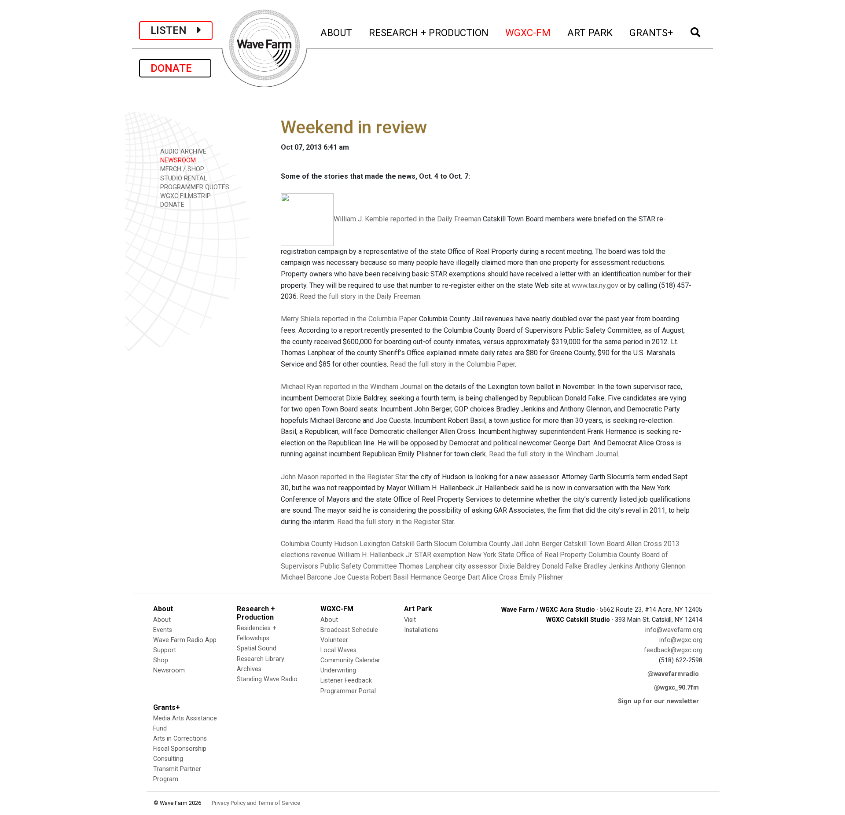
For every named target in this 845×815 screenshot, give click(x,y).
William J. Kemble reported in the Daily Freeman (407, 219)
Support (164, 650)
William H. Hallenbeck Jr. (375, 555)
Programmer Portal (348, 691)
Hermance (425, 577)
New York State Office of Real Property (527, 555)
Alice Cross (500, 577)
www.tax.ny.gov (595, 285)
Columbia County (306, 544)
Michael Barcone (306, 577)
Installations (421, 630)
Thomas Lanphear (426, 566)
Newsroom (169, 670)
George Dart (461, 577)
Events (162, 630)
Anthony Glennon (660, 566)
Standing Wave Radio (267, 679)
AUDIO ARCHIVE (182, 151)
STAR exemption (440, 555)
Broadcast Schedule (349, 630)
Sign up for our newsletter (658, 701)
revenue (323, 555)
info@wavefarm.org (673, 630)
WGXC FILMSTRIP (184, 196)
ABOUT (337, 32)
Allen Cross (644, 544)
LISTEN (174, 30)
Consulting (168, 759)
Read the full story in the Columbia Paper (452, 364)
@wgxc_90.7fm (676, 687)
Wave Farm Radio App (185, 640)
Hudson (346, 544)
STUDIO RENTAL (182, 178)
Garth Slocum (436, 544)
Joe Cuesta (351, 577)
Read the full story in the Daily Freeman (360, 296)
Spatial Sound (256, 648)
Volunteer (334, 640)
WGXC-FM (528, 32)
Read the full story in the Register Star (395, 522)
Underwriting (338, 670)
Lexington (375, 544)
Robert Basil (389, 577)
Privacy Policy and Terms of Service (256, 803)
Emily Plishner (541, 577)
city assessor (476, 566)
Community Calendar (350, 660)
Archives (249, 669)
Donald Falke (562, 566)
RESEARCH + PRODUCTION (429, 32)
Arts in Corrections (180, 738)
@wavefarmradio (673, 674)
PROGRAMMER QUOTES (193, 187)
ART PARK (590, 32)
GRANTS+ (651, 32)
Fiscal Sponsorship (179, 749)
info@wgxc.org (680, 640)
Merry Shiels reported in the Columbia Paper (349, 319)
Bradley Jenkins (608, 566)
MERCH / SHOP (181, 169)
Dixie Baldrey (519, 566)
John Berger (543, 544)
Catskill (403, 544)
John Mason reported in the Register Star (344, 477)
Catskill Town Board (594, 544)
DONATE (175, 68)
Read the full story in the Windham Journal (553, 454)
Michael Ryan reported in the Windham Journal (351, 386)
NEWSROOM (177, 160)
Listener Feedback (346, 680)
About (162, 620)
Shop (160, 660)
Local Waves (338, 650)
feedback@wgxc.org (673, 650)
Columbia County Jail (491, 544)
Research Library (260, 659)
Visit (410, 620)
